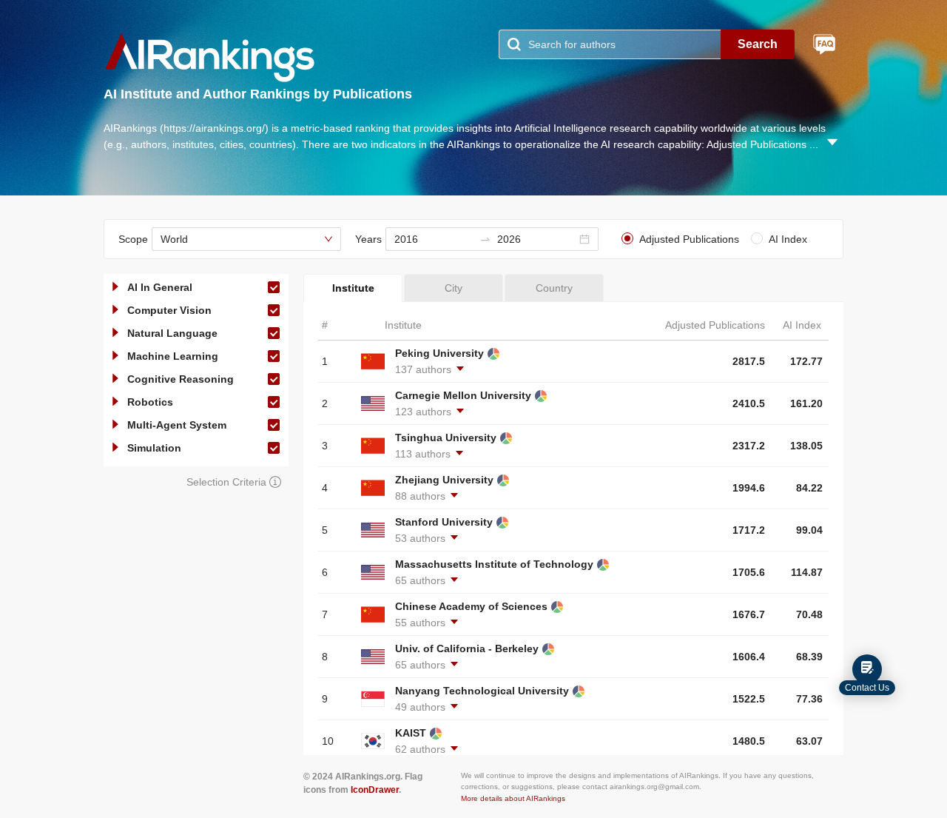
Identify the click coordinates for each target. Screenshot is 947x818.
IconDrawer (375, 790)
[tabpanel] (573, 528)
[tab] (353, 288)
